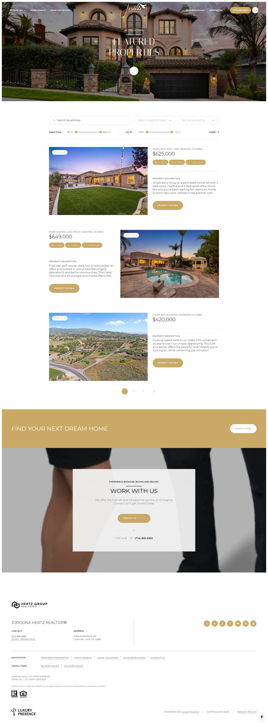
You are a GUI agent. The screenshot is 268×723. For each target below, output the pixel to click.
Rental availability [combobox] (193, 120)
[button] (134, 518)
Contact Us (216, 10)
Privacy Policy (247, 711)
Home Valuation (59, 10)
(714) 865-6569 (240, 10)
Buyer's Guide (50, 666)
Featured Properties (55, 657)
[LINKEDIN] (215, 623)
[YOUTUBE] (238, 623)
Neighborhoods (195, 10)
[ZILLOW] (253, 623)
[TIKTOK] (222, 623)
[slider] (76, 132)
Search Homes (243, 428)
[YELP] (230, 623)
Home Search (37, 10)
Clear (212, 132)
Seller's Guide (73, 666)
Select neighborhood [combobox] (152, 120)
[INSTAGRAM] (207, 623)
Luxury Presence (190, 711)
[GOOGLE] (246, 623)
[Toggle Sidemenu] (255, 10)
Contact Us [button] (157, 657)
